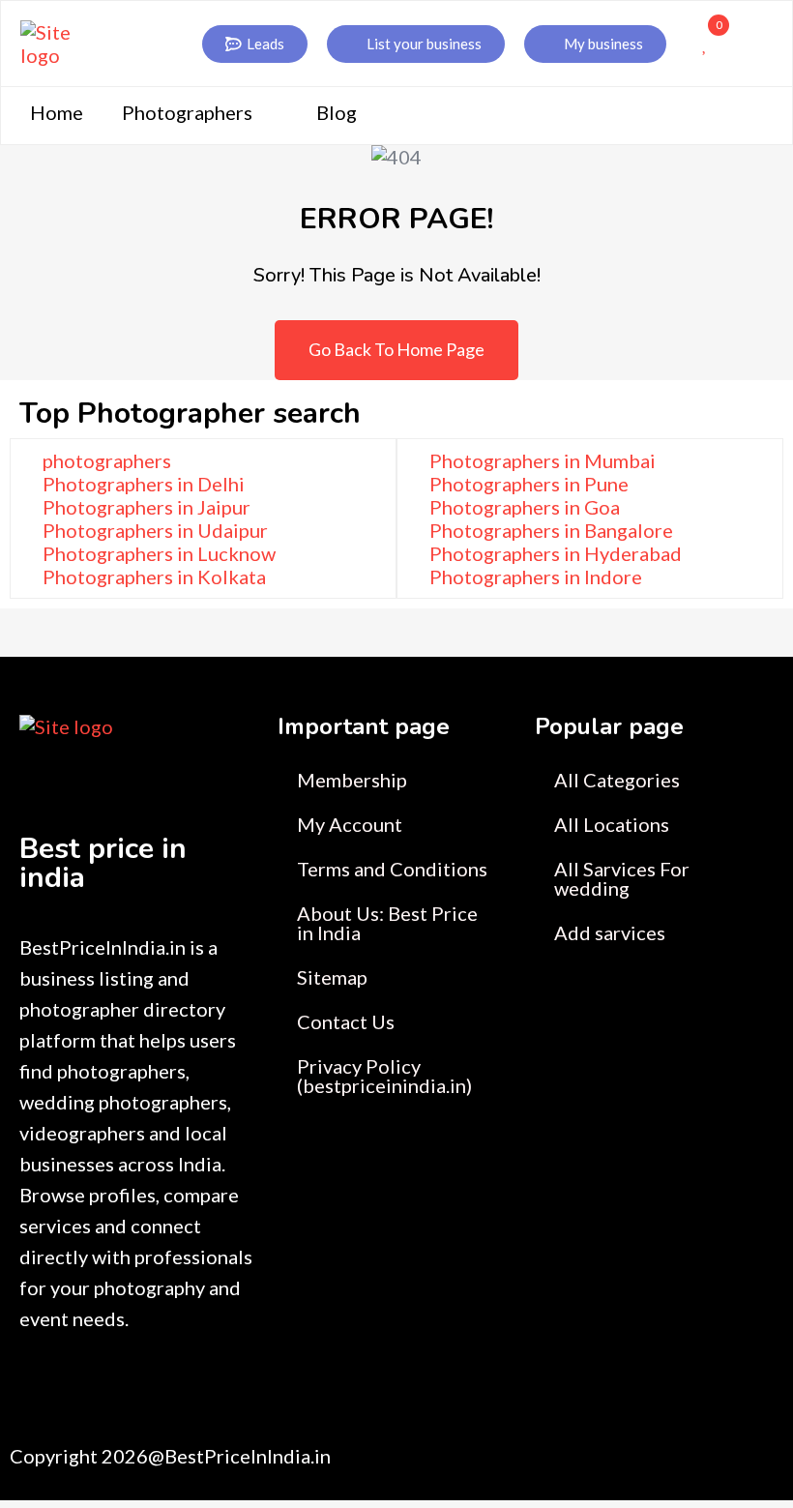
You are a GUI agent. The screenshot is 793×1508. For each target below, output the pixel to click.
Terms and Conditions (392, 868)
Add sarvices (609, 932)
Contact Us (346, 1021)
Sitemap (332, 977)
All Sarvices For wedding (622, 878)
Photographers (187, 112)
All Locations (611, 824)
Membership (352, 779)
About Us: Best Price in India (387, 923)
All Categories (617, 779)
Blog (336, 112)
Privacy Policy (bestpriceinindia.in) (384, 1075)
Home (56, 112)
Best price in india (103, 863)
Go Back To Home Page (396, 349)
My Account (349, 824)
